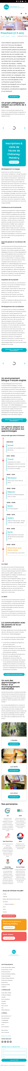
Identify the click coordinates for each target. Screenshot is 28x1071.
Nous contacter (5, 1032)
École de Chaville (5, 984)
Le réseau (4, 1013)
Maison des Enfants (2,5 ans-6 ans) (11, 899)
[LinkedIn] (20, 1)
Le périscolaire (5, 989)
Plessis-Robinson (5, 1010)
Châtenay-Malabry (6, 995)
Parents (5, 912)
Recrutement (4, 1030)
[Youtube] (11, 1042)
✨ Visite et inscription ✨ (9, 904)
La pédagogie (4, 1020)
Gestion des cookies (6, 1036)
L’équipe (5, 896)
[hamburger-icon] (21, 13)
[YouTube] (22, 1)
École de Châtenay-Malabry (13, 891)
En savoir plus (14, 744)
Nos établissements (7, 964)
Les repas (5, 901)
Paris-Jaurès (4, 1005)
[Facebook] (17, 1)
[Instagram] (19, 1)
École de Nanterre (5, 971)
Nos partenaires (5, 1018)
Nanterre (3, 1003)
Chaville (3, 997)
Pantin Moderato (5, 999)
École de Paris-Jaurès (6, 969)
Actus (4, 906)
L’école (4, 894)
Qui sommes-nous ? (6, 1016)
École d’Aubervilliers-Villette (8, 967)
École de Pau (4, 982)
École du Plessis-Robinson (7, 978)
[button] (3, 128)
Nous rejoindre (5, 1026)
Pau (2, 1007)
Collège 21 (3, 986)
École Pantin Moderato (7, 980)
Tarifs (4, 909)
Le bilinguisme (4, 1022)
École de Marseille (5, 976)
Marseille (3, 1001)
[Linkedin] (8, 1042)
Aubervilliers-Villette (6, 992)
